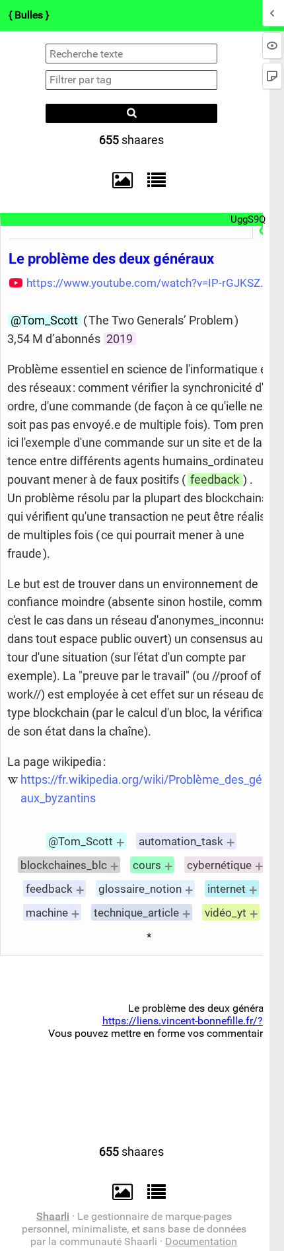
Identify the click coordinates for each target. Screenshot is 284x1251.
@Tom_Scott (44, 320)
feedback (214, 479)
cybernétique (219, 865)
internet (226, 888)
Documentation (201, 1241)
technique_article (136, 912)
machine (47, 912)
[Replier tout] (153, 179)
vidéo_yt (225, 912)
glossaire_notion (140, 888)
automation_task (181, 841)
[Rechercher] (131, 113)
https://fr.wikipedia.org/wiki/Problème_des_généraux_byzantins (149, 789)
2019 (119, 338)
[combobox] (131, 80)
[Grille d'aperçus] (116, 180)
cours (147, 865)
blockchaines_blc (63, 865)
